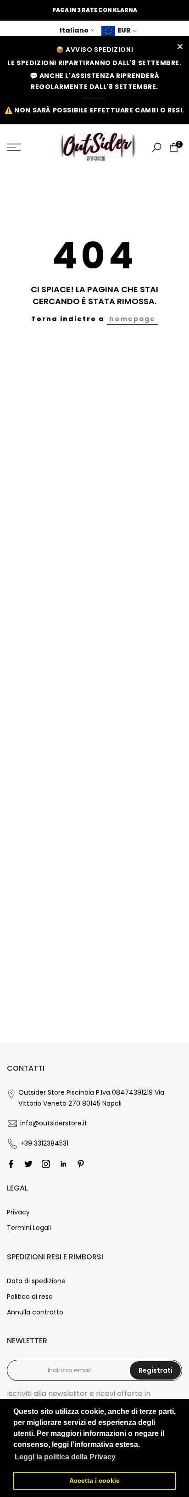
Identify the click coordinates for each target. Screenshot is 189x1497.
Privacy (18, 1212)
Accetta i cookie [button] (94, 1480)
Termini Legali (29, 1227)
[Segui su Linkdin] (63, 1163)
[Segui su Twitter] (28, 1163)
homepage (132, 318)
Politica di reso (30, 1296)
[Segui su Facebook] (11, 1163)
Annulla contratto (35, 1312)
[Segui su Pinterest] (81, 1163)
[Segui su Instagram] (46, 1163)
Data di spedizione (36, 1281)
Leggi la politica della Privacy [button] (65, 1457)
